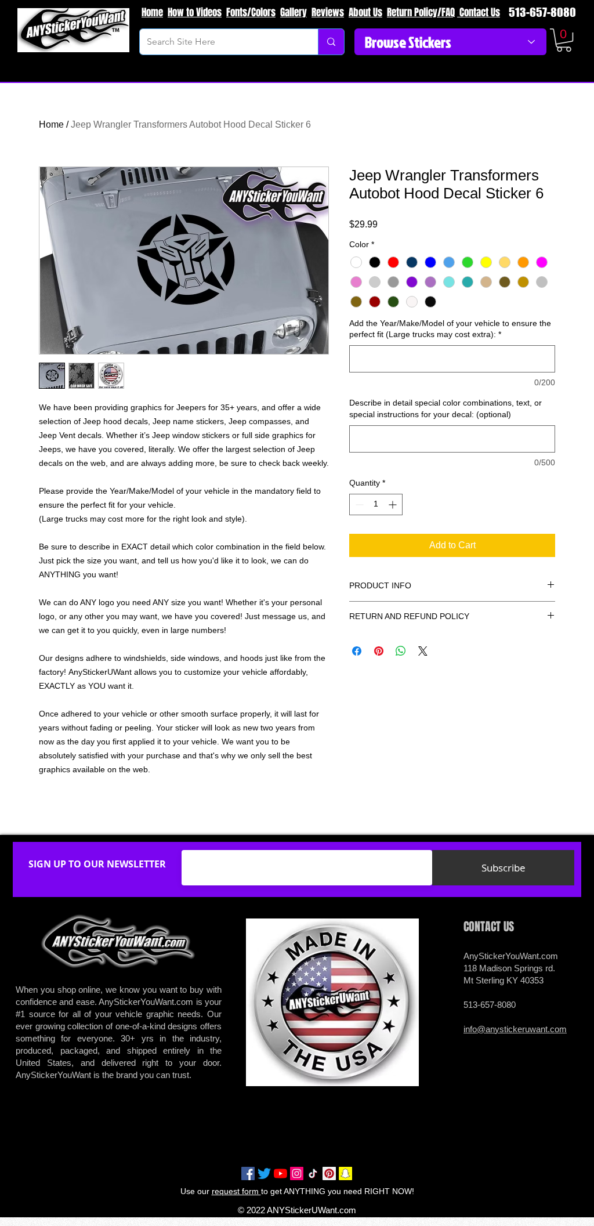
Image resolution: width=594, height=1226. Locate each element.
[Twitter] (264, 1173)
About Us (365, 12)
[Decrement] (358, 504)
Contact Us (478, 12)
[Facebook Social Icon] (248, 1173)
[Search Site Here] (331, 42)
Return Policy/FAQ (421, 12)
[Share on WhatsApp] (401, 651)
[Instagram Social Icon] (296, 1173)
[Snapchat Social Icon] (345, 1173)
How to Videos (195, 12)
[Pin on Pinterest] (379, 651)
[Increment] (393, 504)
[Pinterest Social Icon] (329, 1173)
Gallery (293, 12)
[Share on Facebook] (357, 651)
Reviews (328, 12)
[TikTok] (313, 1173)
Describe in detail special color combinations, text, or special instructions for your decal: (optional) (445, 408)
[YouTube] (280, 1173)
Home (152, 12)
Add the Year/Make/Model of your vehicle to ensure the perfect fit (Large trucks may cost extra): (450, 329)
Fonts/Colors (251, 12)
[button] (564, 40)
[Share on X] (423, 651)
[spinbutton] (375, 504)
